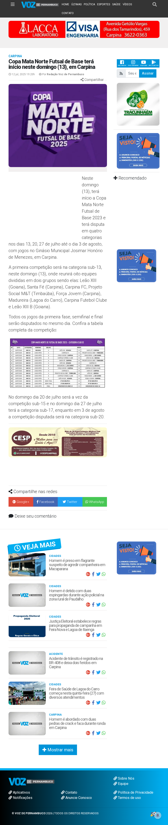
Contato (71, 768)
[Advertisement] (44, 206)
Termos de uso (129, 773)
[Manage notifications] (157, 815)
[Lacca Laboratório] (84, 29)
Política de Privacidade (135, 768)
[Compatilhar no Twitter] (98, 549)
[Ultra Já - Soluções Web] (153, 789)
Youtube (143, 65)
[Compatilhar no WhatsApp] (104, 549)
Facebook (122, 65)
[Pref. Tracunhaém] (138, 104)
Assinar (148, 73)
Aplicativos (21, 768)
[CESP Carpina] (58, 442)
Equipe (122, 759)
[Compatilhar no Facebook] (93, 549)
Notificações (22, 773)
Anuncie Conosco (78, 773)
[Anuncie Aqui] (138, 150)
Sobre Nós (125, 754)
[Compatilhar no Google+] (88, 549)
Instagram (133, 65)
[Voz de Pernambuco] (40, 4)
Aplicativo (154, 65)
